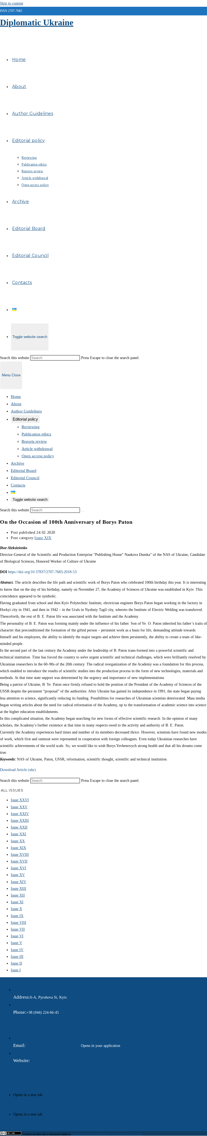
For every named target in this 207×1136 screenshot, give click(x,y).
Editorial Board (23, 470)
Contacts (18, 485)
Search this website (15, 358)
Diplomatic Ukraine (36, 22)
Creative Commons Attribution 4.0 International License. (107, 1134)
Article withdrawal (37, 449)
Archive (17, 463)
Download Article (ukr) (18, 770)
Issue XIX (42, 538)
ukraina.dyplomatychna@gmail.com (53, 1046)
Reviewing (31, 427)
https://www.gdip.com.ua (49, 1061)
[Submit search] (83, 511)
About (16, 404)
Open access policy (38, 456)
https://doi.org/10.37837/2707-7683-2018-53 (42, 572)
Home (16, 396)
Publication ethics (36, 434)
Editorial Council (25, 478)
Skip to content (11, 3)
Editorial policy (25, 419)
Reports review (34, 441)
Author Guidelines (26, 411)
